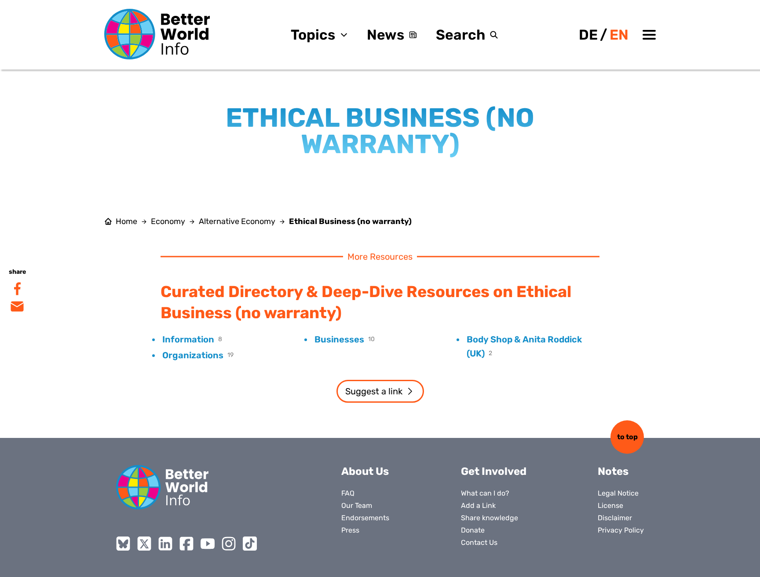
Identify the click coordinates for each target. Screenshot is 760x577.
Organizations (192, 355)
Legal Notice (618, 493)
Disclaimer (615, 518)
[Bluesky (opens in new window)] (123, 544)
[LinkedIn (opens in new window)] (165, 544)
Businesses (339, 339)
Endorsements (365, 518)
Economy (168, 221)
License (610, 505)
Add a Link (478, 505)
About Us (365, 471)
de (588, 34)
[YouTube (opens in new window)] (208, 544)
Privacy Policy (621, 530)
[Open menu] (649, 35)
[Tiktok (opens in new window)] (250, 544)
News (385, 34)
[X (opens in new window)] (144, 544)
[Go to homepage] (157, 34)
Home (126, 221)
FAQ (347, 493)
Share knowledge (489, 518)
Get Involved (493, 471)
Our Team (356, 505)
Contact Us (479, 542)
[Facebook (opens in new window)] (186, 544)
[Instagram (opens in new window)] (229, 544)
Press (350, 530)
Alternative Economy (237, 221)
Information (188, 339)
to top (627, 437)
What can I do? (485, 493)
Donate (473, 530)
